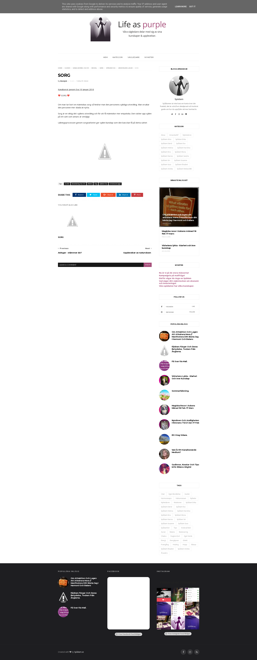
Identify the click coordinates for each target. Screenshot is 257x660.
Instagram (180, 312)
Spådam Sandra (183, 156)
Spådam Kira (166, 152)
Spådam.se (79, 652)
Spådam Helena (167, 148)
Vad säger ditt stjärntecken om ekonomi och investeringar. (179, 282)
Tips (175, 528)
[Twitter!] (172, 115)
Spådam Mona (180, 152)
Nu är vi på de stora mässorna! (174, 273)
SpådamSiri (165, 528)
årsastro (164, 553)
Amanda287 (174, 135)
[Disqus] (105, 300)
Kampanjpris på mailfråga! (172, 275)
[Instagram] (179, 115)
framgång (165, 544)
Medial (94, 68)
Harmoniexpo (166, 498)
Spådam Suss (166, 164)
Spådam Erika (180, 139)
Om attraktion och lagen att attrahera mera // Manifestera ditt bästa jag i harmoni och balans (185, 335)
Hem (105, 57)
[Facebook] (175, 115)
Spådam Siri (165, 160)
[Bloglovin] (186, 115)
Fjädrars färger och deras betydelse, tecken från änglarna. (185, 349)
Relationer (178, 502)
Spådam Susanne (180, 160)
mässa (193, 544)
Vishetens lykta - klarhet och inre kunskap (184, 377)
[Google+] (182, 115)
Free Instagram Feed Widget (179, 634)
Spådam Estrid (166, 143)
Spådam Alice (166, 139)
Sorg (101, 68)
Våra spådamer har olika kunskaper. (176, 286)
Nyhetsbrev (187, 135)
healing (176, 544)
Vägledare (134, 57)
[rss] (196, 652)
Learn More (181, 6)
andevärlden (186, 528)
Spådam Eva (110, 68)
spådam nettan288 (184, 169)
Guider (67, 68)
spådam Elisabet (181, 164)
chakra (163, 536)
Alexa (163, 135)
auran (163, 532)
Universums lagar (125, 68)
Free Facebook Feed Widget (129, 634)
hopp (185, 544)
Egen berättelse (174, 494)
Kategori (118, 57)
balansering (183, 532)
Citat (163, 494)
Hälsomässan (181, 498)
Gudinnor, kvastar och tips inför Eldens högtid (185, 465)
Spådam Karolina (183, 148)
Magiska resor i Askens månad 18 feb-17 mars (183, 406)
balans (172, 532)
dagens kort (175, 536)
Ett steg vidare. (180, 435)
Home (60, 68)
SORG (61, 237)
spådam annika (167, 169)
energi (163, 540)
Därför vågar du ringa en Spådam (175, 278)
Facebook (180, 306)
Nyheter (149, 57)
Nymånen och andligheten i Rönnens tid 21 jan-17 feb (185, 421)
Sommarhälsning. (180, 391)
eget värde (188, 536)
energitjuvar (174, 540)
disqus (147, 264)
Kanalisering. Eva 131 (81, 68)
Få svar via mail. (179, 361)
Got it (192, 6)
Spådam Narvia (167, 156)
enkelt (185, 540)
